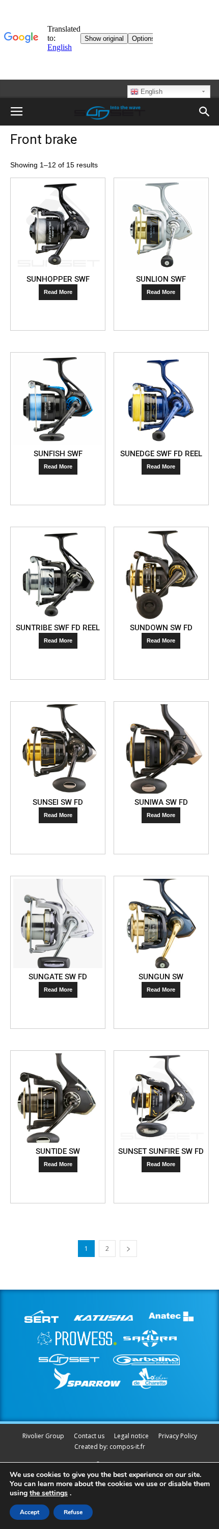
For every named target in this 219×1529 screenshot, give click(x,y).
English (150, 91)
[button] (204, 112)
